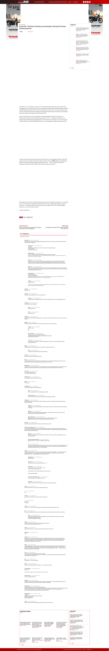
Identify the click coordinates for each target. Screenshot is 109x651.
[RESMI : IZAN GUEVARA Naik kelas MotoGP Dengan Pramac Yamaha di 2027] (72, 36)
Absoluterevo (27, 376)
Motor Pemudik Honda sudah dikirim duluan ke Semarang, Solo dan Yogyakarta (30, 228)
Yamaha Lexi (29, 217)
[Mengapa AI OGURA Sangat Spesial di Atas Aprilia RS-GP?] (72, 56)
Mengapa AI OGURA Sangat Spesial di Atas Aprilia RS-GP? (82, 55)
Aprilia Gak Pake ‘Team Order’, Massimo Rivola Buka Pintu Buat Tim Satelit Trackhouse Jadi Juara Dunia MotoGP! (37, 624)
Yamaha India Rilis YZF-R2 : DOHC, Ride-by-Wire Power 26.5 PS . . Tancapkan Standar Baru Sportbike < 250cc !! (82, 42)
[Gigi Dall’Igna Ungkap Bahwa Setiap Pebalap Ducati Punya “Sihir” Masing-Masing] (50, 617)
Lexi (24, 217)
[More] (49, 221)
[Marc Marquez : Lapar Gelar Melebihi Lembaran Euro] (62, 633)
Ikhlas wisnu (27, 240)
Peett (29, 307)
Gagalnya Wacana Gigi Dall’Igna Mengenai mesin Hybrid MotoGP (49, 639)
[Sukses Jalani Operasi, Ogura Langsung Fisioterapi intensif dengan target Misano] (72, 30)
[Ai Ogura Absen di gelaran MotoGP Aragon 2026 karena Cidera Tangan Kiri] (25, 617)
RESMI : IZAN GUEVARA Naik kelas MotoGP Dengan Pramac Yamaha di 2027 (82, 35)
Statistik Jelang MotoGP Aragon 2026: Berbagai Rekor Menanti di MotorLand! (82, 61)
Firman (26, 450)
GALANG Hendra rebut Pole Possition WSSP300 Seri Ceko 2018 (57, 228)
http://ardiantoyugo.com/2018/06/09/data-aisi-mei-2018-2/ (36, 572)
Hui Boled (27, 316)
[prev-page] (71, 68)
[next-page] (73, 68)
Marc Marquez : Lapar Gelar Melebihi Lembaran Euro (61, 639)
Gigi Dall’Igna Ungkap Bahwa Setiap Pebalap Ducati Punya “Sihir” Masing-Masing (49, 624)
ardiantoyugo (27, 568)
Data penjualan (22, 24)
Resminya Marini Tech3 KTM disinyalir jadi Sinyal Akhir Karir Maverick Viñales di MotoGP (82, 48)
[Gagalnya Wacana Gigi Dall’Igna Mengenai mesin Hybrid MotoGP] (50, 633)
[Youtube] (90, 2)
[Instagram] (86, 2)
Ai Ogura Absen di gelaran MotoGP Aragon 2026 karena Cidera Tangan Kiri (25, 623)
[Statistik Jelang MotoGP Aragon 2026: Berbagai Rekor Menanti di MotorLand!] (72, 63)
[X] (88, 2)
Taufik (20, 31)
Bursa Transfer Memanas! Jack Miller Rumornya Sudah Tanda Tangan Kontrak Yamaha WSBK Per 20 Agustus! (61, 624)
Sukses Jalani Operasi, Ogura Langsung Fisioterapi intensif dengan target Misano (82, 28)
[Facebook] (84, 2)
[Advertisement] (54, 13)
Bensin (26, 381)
